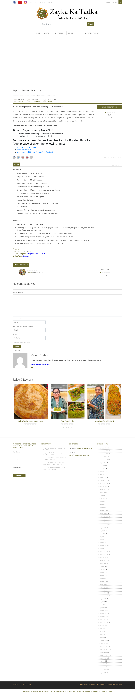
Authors (42, 2)
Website (15, 334)
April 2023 (102, 539)
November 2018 (104, 634)
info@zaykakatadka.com (84, 448)
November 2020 (104, 622)
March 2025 (103, 477)
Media (50, 2)
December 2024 (104, 483)
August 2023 (103, 528)
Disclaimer (92, 684)
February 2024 (104, 510)
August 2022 (103, 563)
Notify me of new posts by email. (22, 342)
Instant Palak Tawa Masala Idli (67, 421)
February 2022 (104, 581)
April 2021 (102, 607)
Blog (79, 33)
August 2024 (103, 492)
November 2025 (104, 454)
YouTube (21, 684)
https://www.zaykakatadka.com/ (79, 455)
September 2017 (104, 655)
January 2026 (103, 448)
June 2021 (102, 605)
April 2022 (102, 575)
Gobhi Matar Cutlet (24, 150)
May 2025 (102, 471)
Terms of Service (100, 684)
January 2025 (103, 480)
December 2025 (104, 451)
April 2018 (102, 637)
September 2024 (104, 489)
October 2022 (103, 557)
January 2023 (103, 548)
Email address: (17, 467)
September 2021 (104, 596)
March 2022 (103, 578)
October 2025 (103, 457)
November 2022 (104, 554)
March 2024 (103, 507)
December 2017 (104, 646)
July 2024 (102, 495)
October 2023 (103, 522)
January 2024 (103, 513)
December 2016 (104, 667)
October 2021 (103, 593)
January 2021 (103, 616)
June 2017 (102, 664)
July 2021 (102, 602)
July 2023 (102, 531)
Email (107, 157)
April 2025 (102, 474)
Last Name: (16, 460)
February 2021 (104, 613)
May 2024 (102, 501)
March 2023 (103, 542)
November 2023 (104, 519)
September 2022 (104, 560)
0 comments (51, 95)
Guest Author (41, 95)
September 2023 (104, 525)
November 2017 (104, 649)
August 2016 (103, 673)
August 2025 (103, 463)
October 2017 (103, 652)
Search (90, 24)
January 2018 (103, 643)
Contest (71, 33)
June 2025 (102, 468)
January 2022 (103, 584)
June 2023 (103, 534)
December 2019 (104, 631)
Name (17, 319)
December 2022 (104, 551)
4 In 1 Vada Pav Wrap (104, 421)
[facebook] (15, 2)
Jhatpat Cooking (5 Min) (36, 254)
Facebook (15, 684)
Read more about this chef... (40, 364)
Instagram (28, 684)
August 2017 (103, 658)
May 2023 (102, 536)
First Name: (16, 452)
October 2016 (103, 670)
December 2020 (104, 619)
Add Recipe (59, 33)
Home (38, 33)
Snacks (26, 256)
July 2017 (102, 661)
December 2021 (104, 587)
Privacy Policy (111, 684)
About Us (33, 2)
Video (33, 95)
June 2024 (103, 498)
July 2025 (102, 465)
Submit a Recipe (111, 2)
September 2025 (104, 460)
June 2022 (102, 569)
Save (114, 157)
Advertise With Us (92, 33)
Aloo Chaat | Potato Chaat (26, 147)
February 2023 (104, 545)
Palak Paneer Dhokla (30, 421)
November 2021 (104, 590)
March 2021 (103, 610)
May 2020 (102, 628)
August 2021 (103, 599)
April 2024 (102, 504)
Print (120, 157)
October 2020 (103, 625)
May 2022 (102, 572)
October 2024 (103, 486)
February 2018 (104, 640)
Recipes (46, 33)
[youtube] (20, 2)
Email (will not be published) (23, 326)
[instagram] (25, 2)
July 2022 (102, 566)
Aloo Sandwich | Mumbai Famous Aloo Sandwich (35, 152)
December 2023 (104, 516)
